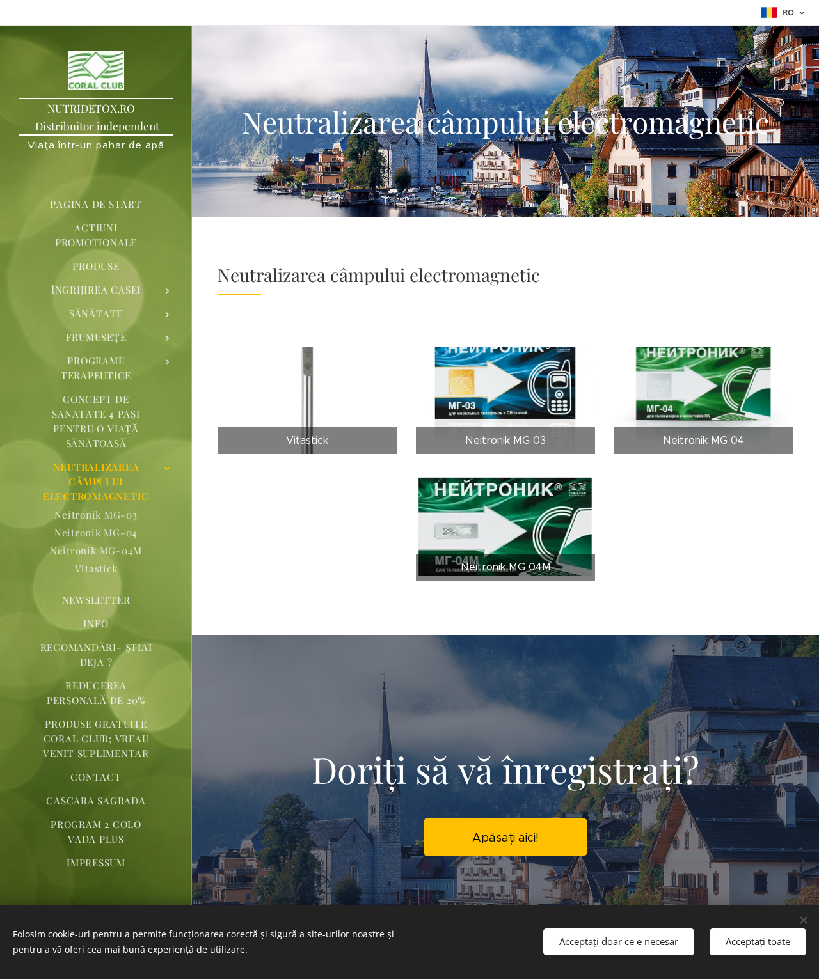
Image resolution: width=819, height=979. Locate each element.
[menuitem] (96, 204)
